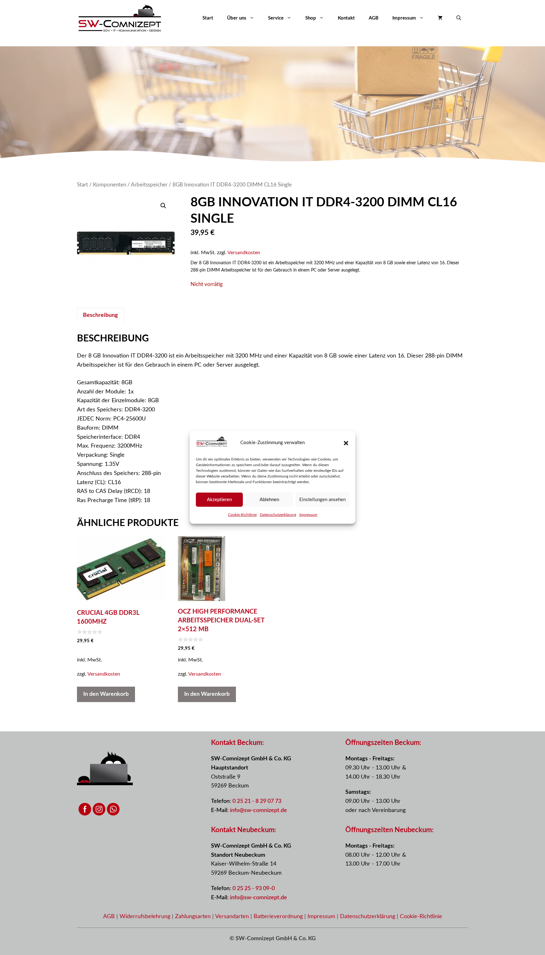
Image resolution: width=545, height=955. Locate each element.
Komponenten (109, 184)
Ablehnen (269, 499)
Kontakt (346, 18)
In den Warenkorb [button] (106, 694)
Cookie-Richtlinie (242, 515)
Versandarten (232, 916)
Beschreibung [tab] (100, 315)
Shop (310, 18)
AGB (373, 18)
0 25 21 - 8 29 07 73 (256, 801)
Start (207, 18)
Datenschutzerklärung (278, 515)
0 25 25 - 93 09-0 (253, 888)
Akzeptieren (219, 499)
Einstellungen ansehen (322, 499)
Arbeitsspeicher (149, 184)
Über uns (236, 18)
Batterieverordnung (279, 916)
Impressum (308, 515)
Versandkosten (243, 252)
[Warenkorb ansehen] (440, 18)
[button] (346, 443)
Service (276, 18)
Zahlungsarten (193, 916)
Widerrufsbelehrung (146, 916)
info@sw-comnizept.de (258, 810)
